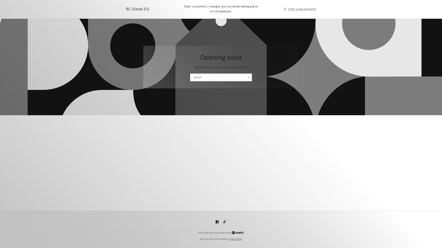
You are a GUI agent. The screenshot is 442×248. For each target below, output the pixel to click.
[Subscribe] (248, 77)
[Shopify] (238, 232)
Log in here (235, 238)
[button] (300, 9)
